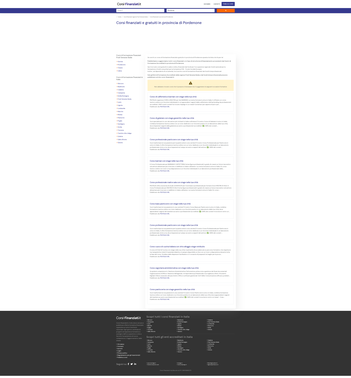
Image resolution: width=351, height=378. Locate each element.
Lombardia (121, 108)
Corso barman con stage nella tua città (166, 161)
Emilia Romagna (123, 96)
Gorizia (120, 61)
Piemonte (121, 118)
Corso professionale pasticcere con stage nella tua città (174, 139)
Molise (120, 115)
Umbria (120, 136)
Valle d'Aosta (122, 139)
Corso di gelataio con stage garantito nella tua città (172, 118)
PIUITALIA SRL (165, 107)
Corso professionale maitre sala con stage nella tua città (174, 182)
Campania (121, 93)
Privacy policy (122, 353)
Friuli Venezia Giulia (124, 99)
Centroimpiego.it (182, 364)
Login (119, 351)
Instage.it (179, 363)
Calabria (121, 90)
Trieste (120, 68)
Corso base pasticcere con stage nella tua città (170, 203)
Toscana (121, 130)
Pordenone (121, 65)
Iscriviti (119, 349)
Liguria (120, 105)
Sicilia (120, 127)
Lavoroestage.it (151, 363)
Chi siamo (207, 4)
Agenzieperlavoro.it (213, 364)
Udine (120, 71)
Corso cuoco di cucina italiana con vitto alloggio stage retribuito (177, 246)
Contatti (217, 4)
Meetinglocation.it (212, 363)
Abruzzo (121, 83)
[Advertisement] (175, 40)
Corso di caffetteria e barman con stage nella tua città (173, 96)
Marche (120, 111)
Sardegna (121, 124)
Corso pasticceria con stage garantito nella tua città (172, 289)
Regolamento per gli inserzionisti (128, 355)
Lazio (119, 102)
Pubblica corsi (228, 4)
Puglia (120, 121)
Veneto (120, 143)
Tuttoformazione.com (153, 364)
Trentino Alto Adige (124, 133)
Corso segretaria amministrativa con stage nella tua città (174, 268)
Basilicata (121, 87)
